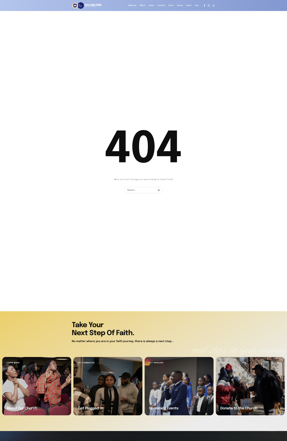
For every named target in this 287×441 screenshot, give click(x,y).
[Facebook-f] (204, 5)
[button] (213, 5)
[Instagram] (208, 5)
